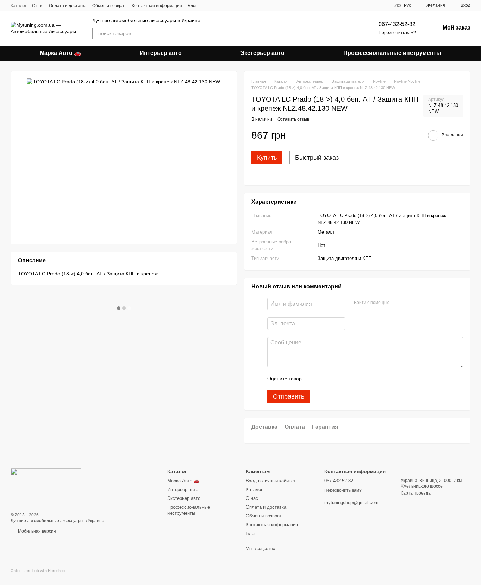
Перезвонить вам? (397, 32)
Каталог (18, 5)
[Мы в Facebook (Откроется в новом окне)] (207, 5)
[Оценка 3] (336, 378)
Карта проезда (416, 493)
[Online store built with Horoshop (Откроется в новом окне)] (38, 576)
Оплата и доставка (68, 5)
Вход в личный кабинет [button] (271, 480)
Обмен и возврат (109, 5)
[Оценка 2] (324, 378)
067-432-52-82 (397, 24)
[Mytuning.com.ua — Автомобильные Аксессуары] (46, 485)
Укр (397, 5)
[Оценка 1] (313, 378)
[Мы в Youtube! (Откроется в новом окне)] (223, 5)
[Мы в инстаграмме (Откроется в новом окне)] (215, 5)
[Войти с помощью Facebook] (397, 303)
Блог (192, 5)
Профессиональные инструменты (392, 53)
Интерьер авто (161, 53)
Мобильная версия (36, 531)
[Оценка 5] (358, 378)
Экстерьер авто (263, 53)
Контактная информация (157, 5)
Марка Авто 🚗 (60, 53)
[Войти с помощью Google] (408, 303)
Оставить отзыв (293, 119)
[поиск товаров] (344, 33)
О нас (37, 5)
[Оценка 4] (347, 378)
